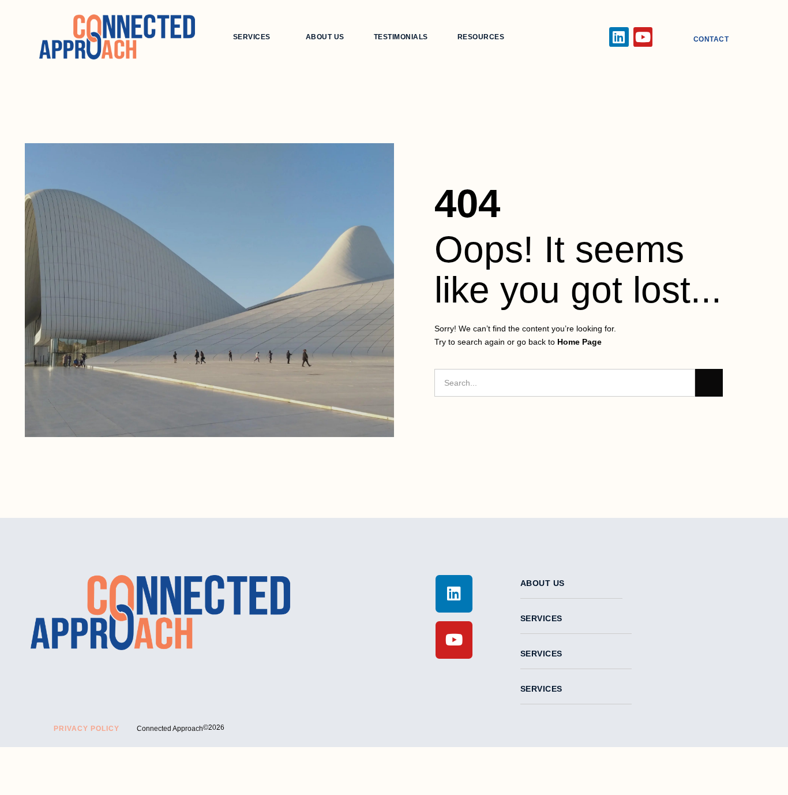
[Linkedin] (619, 37)
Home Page (579, 341)
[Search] (709, 383)
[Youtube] (643, 37)
